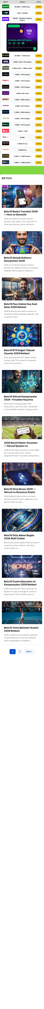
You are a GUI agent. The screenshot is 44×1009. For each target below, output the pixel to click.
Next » (29, 652)
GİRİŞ (39, 7)
